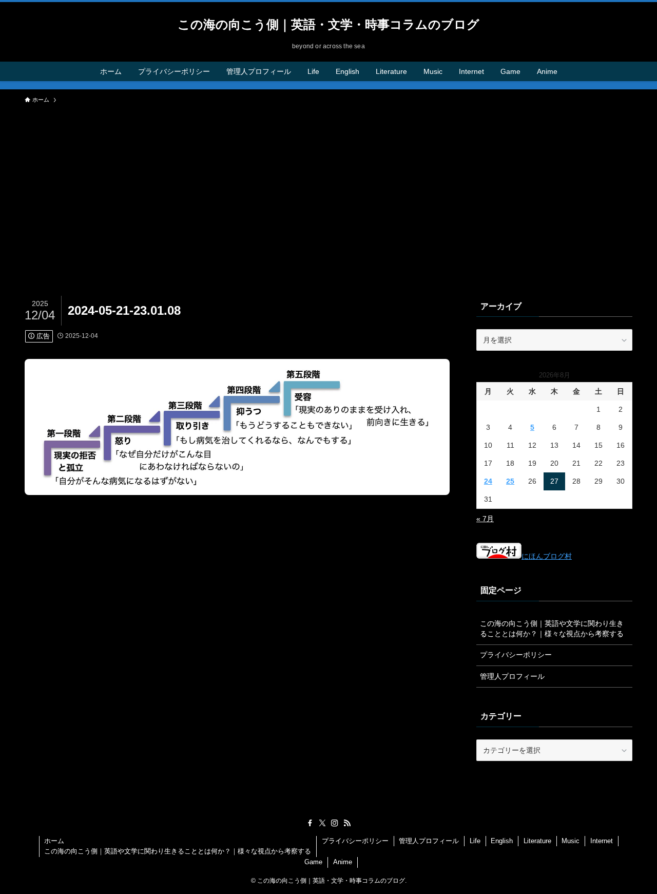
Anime (342, 862)
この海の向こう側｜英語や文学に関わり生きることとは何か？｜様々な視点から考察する (552, 628)
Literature (537, 841)
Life (475, 841)
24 (488, 481)
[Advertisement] (328, 186)
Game (313, 862)
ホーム (54, 841)
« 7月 (485, 519)
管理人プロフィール (512, 676)
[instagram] (334, 823)
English (502, 841)
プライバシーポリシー (516, 655)
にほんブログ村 (546, 556)
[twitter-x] (322, 823)
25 (510, 481)
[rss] (347, 823)
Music (570, 841)
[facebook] (310, 823)
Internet (601, 841)
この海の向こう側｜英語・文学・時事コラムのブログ (328, 24)
